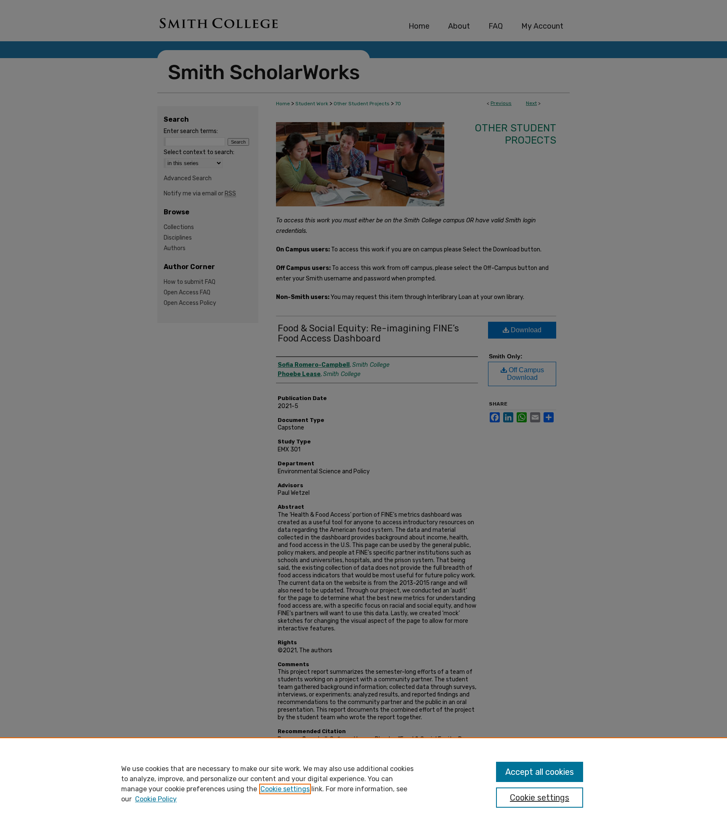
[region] (363, 783)
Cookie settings (285, 789)
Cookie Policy (156, 799)
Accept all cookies (539, 772)
